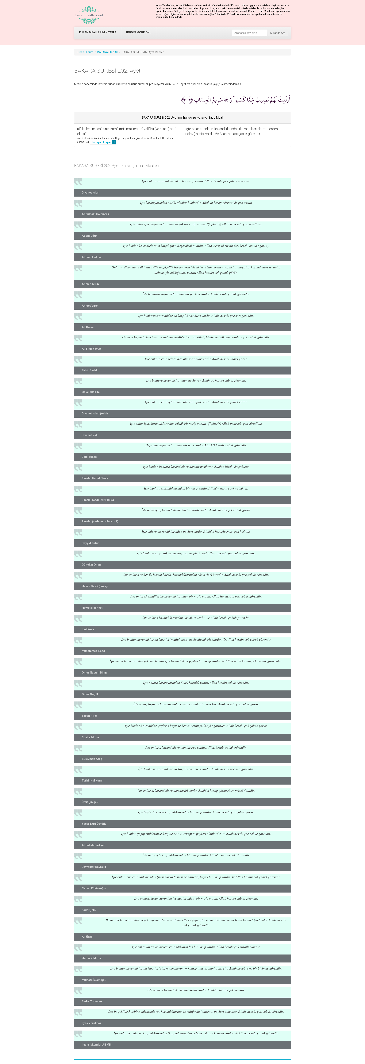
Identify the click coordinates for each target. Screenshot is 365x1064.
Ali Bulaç (88, 327)
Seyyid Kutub (90, 543)
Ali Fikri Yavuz (91, 349)
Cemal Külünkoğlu (94, 888)
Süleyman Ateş (92, 759)
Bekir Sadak (90, 370)
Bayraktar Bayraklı (94, 867)
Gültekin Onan (91, 564)
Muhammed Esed (93, 651)
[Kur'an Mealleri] (89, 15)
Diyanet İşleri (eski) (95, 413)
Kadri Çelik (89, 910)
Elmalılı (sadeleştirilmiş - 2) (100, 521)
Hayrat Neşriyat (92, 607)
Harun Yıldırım (91, 958)
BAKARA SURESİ (107, 52)
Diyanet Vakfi (90, 435)
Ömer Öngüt (90, 694)
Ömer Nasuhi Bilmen (95, 672)
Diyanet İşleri (90, 192)
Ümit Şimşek (90, 802)
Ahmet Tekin (90, 284)
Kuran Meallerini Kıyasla (97, 32)
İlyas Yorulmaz (92, 1023)
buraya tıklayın (101, 142)
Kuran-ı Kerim (85, 52)
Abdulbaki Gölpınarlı (95, 214)
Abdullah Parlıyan (93, 845)
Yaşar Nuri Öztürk (94, 823)
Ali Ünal (87, 937)
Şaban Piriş (89, 715)
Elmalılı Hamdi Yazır (95, 478)
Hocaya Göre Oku (138, 32)
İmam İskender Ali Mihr (97, 1044)
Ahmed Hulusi (91, 257)
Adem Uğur (89, 235)
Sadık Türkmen (92, 1001)
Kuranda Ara (277, 32)
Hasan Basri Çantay (95, 586)
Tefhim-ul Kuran (92, 780)
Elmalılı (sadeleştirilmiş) (98, 500)
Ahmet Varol (90, 305)
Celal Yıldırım (91, 392)
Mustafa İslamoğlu (94, 980)
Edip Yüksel (90, 457)
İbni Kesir (88, 629)
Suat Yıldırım (90, 737)
